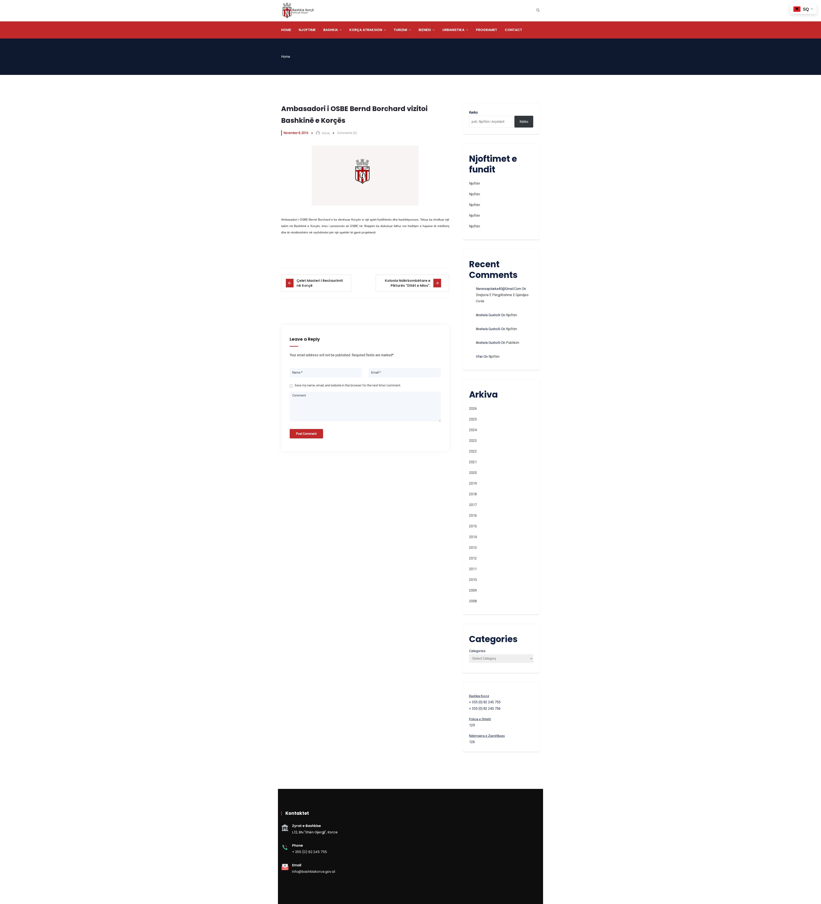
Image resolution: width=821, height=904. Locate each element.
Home (286, 29)
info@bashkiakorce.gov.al (313, 871)
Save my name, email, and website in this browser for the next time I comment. (348, 385)
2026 (473, 409)
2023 (473, 441)
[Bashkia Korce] (298, 11)
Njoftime (307, 29)
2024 (473, 430)
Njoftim (474, 183)
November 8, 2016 (296, 133)
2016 (473, 516)
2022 (473, 451)
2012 (473, 558)
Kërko (524, 122)
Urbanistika (453, 29)
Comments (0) (347, 133)
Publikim (512, 343)
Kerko (473, 112)
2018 (473, 494)
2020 (473, 473)
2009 (473, 590)
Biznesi (425, 29)
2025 (473, 419)
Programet (486, 29)
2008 (473, 601)
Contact (513, 29)
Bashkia (330, 29)
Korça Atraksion (365, 29)
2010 (473, 580)
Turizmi (400, 29)
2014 (473, 537)
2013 (473, 548)
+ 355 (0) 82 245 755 (309, 851)
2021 (473, 462)
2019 (473, 483)
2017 (473, 505)
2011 (473, 569)
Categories (477, 651)
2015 (473, 526)
